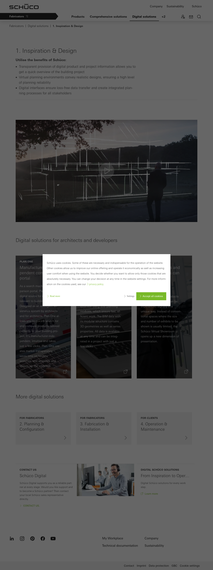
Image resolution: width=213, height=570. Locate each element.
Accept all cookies (153, 296)
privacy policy (96, 284)
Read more (55, 296)
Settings (130, 296)
